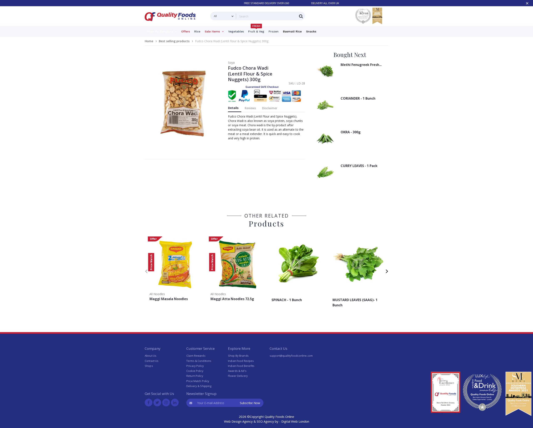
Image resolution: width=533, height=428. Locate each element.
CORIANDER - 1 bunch (358, 98)
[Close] (527, 3)
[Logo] (171, 23)
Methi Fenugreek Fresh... (361, 64)
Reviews (250, 108)
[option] (175, 270)
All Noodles (157, 294)
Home (149, 41)
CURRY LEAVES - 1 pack (359, 165)
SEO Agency (265, 421)
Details (233, 108)
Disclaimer (269, 108)
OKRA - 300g (351, 132)
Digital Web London (295, 421)
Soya (231, 62)
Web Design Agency (238, 421)
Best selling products (174, 41)
